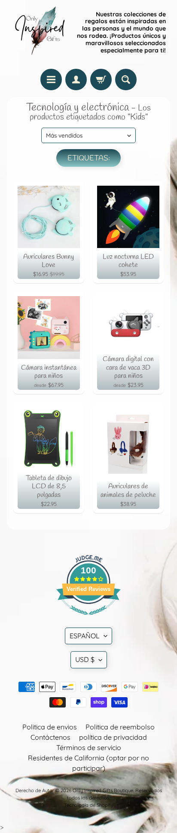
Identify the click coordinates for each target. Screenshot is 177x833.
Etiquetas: (88, 158)
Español (85, 635)
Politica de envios (49, 727)
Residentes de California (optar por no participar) (88, 762)
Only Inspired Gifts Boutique (103, 790)
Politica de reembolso (120, 727)
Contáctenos (50, 737)
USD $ (85, 659)
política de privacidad (113, 737)
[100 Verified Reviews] (88, 619)
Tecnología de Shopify (88, 805)
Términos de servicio (88, 747)
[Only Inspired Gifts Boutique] (39, 32)
